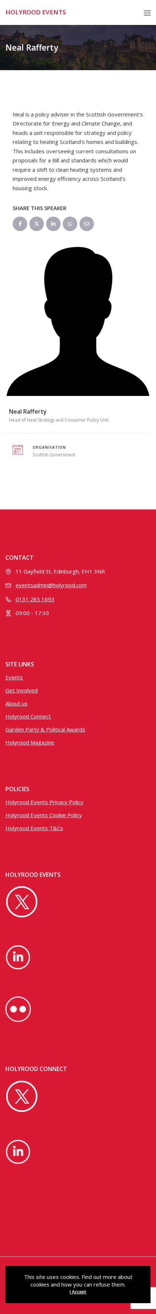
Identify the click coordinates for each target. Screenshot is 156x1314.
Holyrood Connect (28, 716)
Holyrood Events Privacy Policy (44, 802)
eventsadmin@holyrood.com (51, 585)
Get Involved (21, 690)
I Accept (78, 1292)
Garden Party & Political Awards (45, 729)
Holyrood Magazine (29, 742)
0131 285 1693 (35, 599)
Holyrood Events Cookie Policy (43, 815)
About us (16, 703)
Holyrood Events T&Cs (34, 828)
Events (14, 677)
